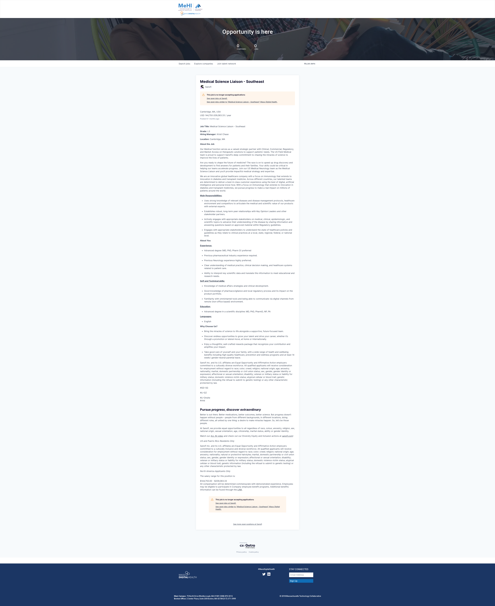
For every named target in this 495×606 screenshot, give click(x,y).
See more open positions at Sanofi (247, 524)
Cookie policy (254, 552)
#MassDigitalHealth (266, 569)
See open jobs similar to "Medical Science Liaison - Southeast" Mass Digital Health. (242, 102)
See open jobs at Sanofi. (217, 98)
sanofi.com (287, 436)
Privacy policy (241, 552)
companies (203, 63)
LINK (239, 489)
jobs (184, 63)
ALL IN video (217, 436)
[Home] (190, 9)
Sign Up (293, 580)
